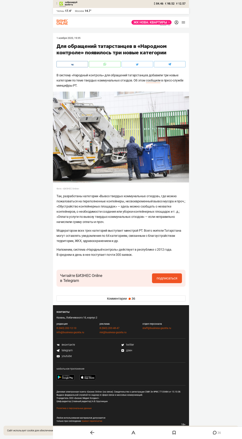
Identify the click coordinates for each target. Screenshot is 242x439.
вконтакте (68, 344)
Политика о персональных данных (74, 408)
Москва (79, 11)
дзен (128, 350)
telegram (67, 350)
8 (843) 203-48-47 (109, 328)
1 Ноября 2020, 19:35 (68, 38)
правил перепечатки (91, 421)
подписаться (167, 278)
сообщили (153, 80)
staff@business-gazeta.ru (156, 328)
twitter (129, 344)
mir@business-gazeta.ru (113, 332)
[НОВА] (150, 22)
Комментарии (121, 298)
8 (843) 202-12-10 (66, 328)
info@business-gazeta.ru (70, 332)
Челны (60, 11)
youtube (66, 356)
